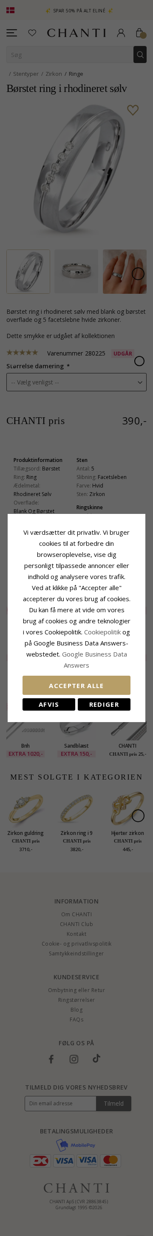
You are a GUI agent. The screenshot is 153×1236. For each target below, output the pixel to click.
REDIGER (104, 704)
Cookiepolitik (102, 632)
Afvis (49, 704)
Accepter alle (76, 685)
